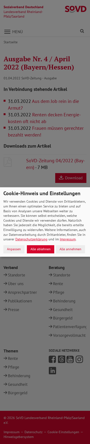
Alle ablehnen (40, 249)
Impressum (68, 239)
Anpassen (14, 249)
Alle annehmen (70, 249)
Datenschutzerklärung (31, 239)
